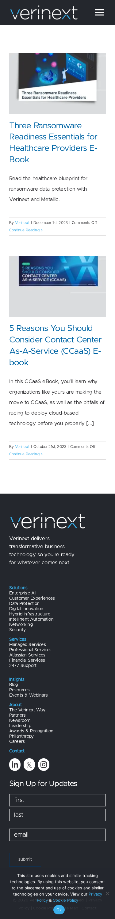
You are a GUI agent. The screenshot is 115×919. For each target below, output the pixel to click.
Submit (25, 859)
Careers (17, 741)
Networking (21, 625)
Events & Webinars (28, 695)
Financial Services (27, 660)
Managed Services (27, 645)
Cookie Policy (65, 900)
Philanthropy (21, 736)
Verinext (22, 223)
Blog (13, 685)
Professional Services (30, 650)
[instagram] (43, 764)
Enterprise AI (22, 593)
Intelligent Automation (31, 619)
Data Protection (24, 604)
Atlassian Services (27, 655)
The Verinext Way (27, 710)
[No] (107, 893)
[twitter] (29, 764)
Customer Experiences (32, 598)
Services (17, 639)
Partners (17, 715)
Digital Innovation (26, 609)
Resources (19, 690)
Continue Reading (24, 230)
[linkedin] (15, 764)
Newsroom (19, 720)
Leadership (20, 726)
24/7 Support (22, 666)
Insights (17, 679)
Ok (59, 909)
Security (17, 630)
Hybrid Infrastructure (30, 614)
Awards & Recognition (31, 731)
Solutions (18, 588)
